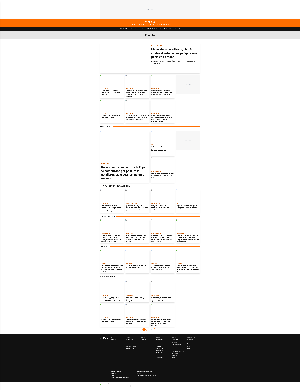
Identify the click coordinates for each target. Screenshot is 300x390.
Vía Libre (189, 346)
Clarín (128, 386)
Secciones (176, 28)
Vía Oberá (159, 346)
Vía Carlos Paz (130, 339)
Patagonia (167, 28)
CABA (112, 344)
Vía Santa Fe (159, 348)
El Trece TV (138, 386)
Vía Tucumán (144, 341)
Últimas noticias (176, 344)
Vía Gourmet (190, 344)
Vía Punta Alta (130, 348)
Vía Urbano (190, 339)
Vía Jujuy (143, 339)
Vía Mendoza (144, 349)
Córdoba (128, 28)
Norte (149, 28)
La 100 (149, 386)
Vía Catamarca (145, 344)
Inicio (122, 28)
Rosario (136, 28)
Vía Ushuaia (175, 339)
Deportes (174, 355)
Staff (112, 375)
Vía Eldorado (160, 341)
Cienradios (162, 386)
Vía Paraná (159, 352)
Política (174, 346)
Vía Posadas (159, 339)
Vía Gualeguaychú (161, 357)
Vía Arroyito (129, 341)
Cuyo (161, 28)
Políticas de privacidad (117, 369)
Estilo (173, 357)
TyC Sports (170, 386)
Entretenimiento (176, 353)
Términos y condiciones (117, 366)
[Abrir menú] (114, 22)
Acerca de (114, 373)
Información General (178, 351)
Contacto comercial (116, 371)
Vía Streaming (190, 341)
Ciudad (155, 386)
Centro (142, 28)
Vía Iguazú (159, 344)
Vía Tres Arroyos (131, 346)
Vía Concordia (160, 355)
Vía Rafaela (159, 350)
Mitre (144, 386)
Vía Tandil (128, 344)
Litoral (155, 28)
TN (132, 386)
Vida (173, 360)
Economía (174, 349)
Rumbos (189, 348)
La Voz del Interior (180, 386)
